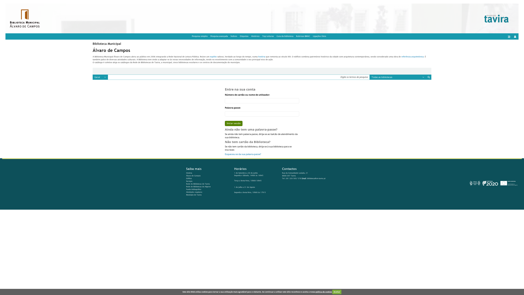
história (261, 57)
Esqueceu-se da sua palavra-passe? (243, 154)
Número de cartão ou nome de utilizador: (247, 95)
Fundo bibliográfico (193, 189)
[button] (509, 36)
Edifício (189, 178)
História (189, 173)
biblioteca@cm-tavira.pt (316, 178)
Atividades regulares (194, 192)
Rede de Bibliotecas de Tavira (198, 184)
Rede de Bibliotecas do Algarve (198, 187)
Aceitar (337, 292)
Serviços (189, 181)
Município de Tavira (194, 195)
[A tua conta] (515, 36)
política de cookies (323, 292)
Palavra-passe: (233, 108)
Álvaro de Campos (193, 176)
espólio (213, 57)
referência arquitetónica (412, 57)
